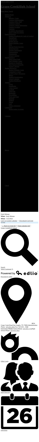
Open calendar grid (24, 226)
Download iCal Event (26, 221)
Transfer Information (15, 50)
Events (3, 222)
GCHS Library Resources (17, 73)
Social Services (13, 48)
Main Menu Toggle (7, 11)
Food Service (13, 40)
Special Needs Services (16, 47)
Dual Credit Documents (16, 32)
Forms (11, 84)
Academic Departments (16, 31)
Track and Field (14, 97)
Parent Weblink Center (16, 43)
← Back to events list (9, 226)
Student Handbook (15, 81)
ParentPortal (12, 38)
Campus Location (14, 27)
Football (11, 90)
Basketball (12, 93)
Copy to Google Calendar (9, 221)
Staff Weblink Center (15, 61)
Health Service (13, 41)
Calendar (11, 29)
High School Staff (14, 59)
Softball (11, 100)
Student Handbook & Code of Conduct (21, 36)
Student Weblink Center (16, 70)
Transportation (13, 52)
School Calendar (14, 56)
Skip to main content (7, 1)
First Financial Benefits (16, 65)
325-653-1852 (10, 327)
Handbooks (12, 86)
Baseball (11, 98)
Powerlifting (13, 95)
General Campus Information (18, 25)
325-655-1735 (27, 329)
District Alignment (14, 106)
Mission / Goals (14, 18)
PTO (10, 45)
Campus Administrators (16, 20)
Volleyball (12, 91)
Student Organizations (16, 77)
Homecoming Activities (16, 109)
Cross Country (13, 88)
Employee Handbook (15, 63)
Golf (10, 104)
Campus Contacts (14, 24)
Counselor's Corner (15, 72)
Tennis (11, 102)
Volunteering (13, 54)
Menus (11, 75)
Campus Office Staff (15, 22)
